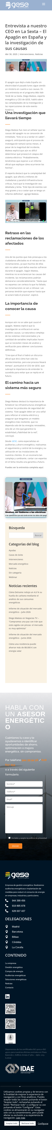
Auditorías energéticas (15, 975)
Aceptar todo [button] (11, 1123)
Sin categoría (15, 572)
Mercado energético (18, 563)
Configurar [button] (43, 1123)
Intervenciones (27, 54)
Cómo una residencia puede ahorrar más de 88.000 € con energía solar (23, 647)
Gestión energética (14, 967)
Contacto (9, 987)
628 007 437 (18, 911)
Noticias (39, 54)
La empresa (10, 963)
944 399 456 (18, 900)
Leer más (20, 1117)
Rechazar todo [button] (28, 1123)
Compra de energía (14, 971)
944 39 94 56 (30, 760)
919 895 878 (18, 905)
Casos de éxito (16, 554)
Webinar (13, 577)
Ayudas (12, 550)
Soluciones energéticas (15, 979)
